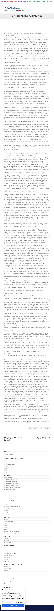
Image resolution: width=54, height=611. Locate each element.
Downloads (6, 593)
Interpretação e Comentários (10, 472)
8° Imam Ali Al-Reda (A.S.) (9, 493)
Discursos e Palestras (9, 576)
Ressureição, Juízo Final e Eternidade (12, 514)
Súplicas (6, 538)
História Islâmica (8, 555)
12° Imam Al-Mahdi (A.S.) (9, 500)
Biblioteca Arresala (20, 26)
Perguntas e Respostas (9, 583)
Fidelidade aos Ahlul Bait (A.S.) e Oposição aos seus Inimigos (17, 533)
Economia (6, 561)
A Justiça (6, 512)
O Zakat (6, 525)
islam (35, 428)
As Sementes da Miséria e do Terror (14, 21)
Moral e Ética (7, 566)
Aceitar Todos (13, 605)
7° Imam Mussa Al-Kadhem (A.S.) (11, 491)
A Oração (6, 519)
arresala (3, 1)
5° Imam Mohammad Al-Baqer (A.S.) (12, 487)
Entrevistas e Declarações (10, 580)
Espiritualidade (7, 568)
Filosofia (6, 570)
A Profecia (6, 508)
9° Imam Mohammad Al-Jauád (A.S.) (11, 495)
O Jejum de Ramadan (8, 521)
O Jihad (6, 529)
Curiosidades (7, 589)
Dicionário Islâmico (8, 591)
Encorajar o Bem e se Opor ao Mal (11, 531)
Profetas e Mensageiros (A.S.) (10, 460)
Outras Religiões (8, 581)
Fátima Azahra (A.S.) (8, 477)
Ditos (5, 470)
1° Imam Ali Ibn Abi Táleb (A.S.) (10, 479)
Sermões (6, 466)
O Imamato (6, 510)
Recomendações (7, 542)
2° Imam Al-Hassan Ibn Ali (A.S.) (11, 481)
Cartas (5, 468)
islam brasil (50, 1)
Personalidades (7, 557)
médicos (46, 428)
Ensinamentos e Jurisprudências (11, 578)
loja (27, 4)
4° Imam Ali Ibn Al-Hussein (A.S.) (11, 485)
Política (6, 559)
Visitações (6, 540)
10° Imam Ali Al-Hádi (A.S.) (10, 497)
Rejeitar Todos (18, 602)
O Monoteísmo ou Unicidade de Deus (12, 506)
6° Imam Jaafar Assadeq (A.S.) (10, 489)
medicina (40, 428)
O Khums (6, 527)
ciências (30, 428)
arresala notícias (12, 1)
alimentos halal (41, 1)
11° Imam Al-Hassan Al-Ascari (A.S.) (12, 498)
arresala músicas (31, 1)
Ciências (26, 26)
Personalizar (7, 602)
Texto (5, 548)
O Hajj (5, 523)
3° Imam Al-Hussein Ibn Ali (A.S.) (11, 483)
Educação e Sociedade (33, 26)
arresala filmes (22, 1)
